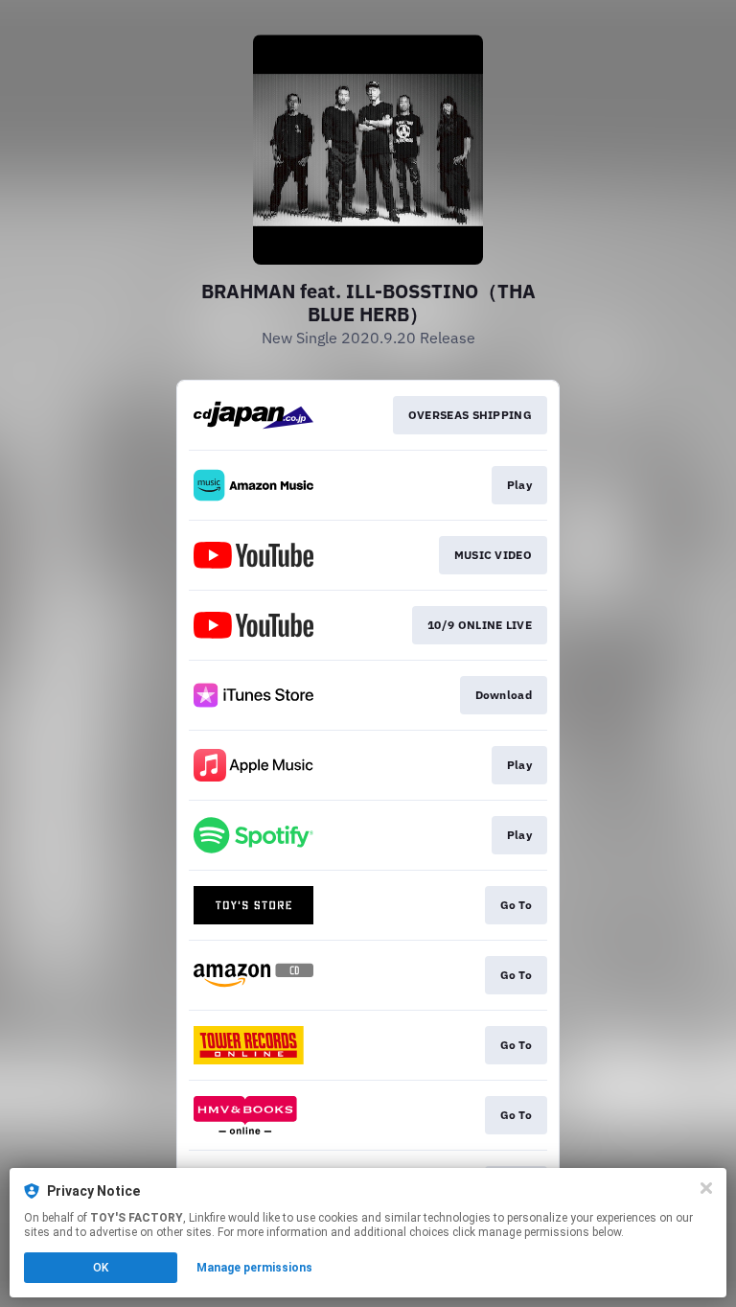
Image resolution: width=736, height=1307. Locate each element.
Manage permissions (254, 1267)
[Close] (706, 1188)
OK (100, 1267)
